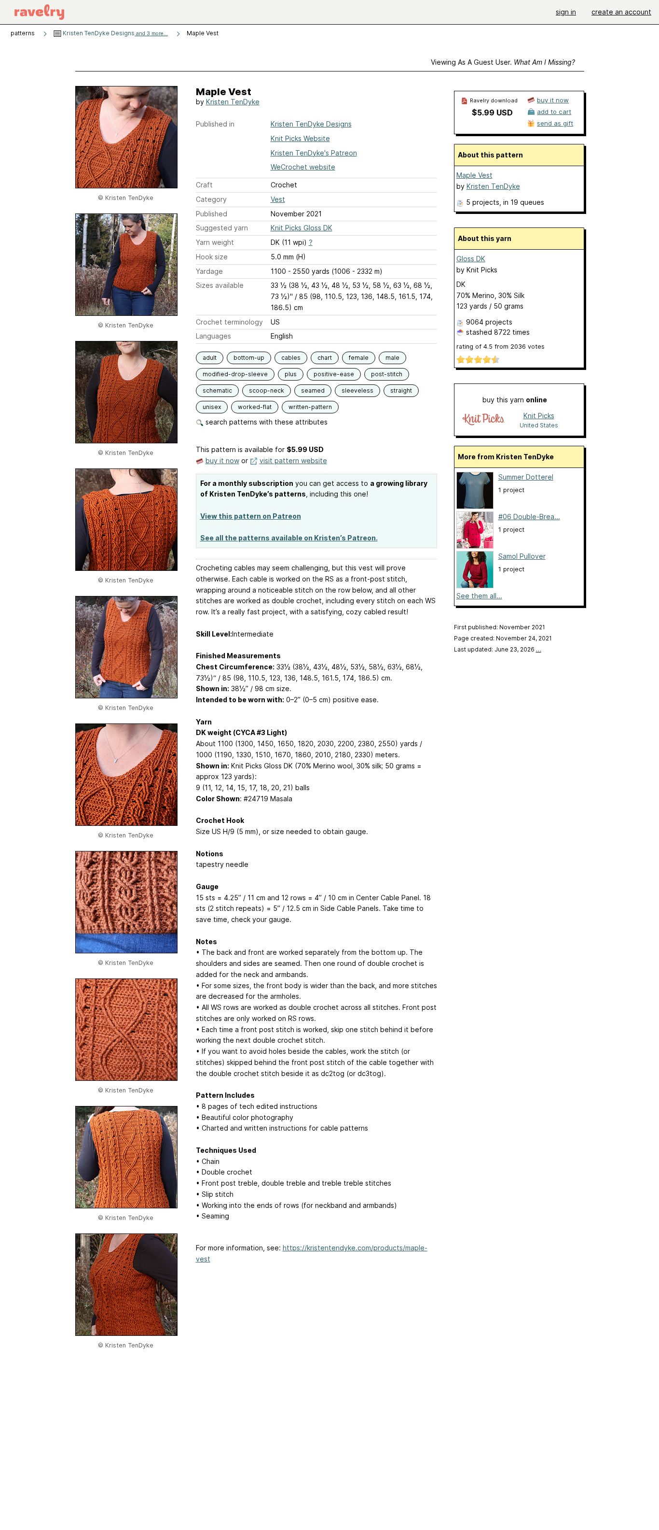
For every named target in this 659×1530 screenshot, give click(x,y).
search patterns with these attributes (266, 422)
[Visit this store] (483, 419)
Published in (215, 124)
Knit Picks (538, 415)
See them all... (479, 596)
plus (291, 374)
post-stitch (386, 374)
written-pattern (310, 407)
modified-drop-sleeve (235, 374)
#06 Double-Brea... (529, 516)
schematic (217, 390)
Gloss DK (470, 259)
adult (210, 357)
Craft (204, 185)
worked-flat (255, 407)
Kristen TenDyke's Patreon (314, 153)
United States (539, 425)
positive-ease (334, 374)
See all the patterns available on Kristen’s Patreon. (289, 538)
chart (324, 357)
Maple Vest (474, 175)
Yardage (209, 271)
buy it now (222, 460)
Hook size (212, 257)
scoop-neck (266, 390)
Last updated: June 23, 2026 (497, 649)
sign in (566, 12)
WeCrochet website (303, 167)
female (359, 357)
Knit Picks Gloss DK (301, 228)
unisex (212, 407)
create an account (621, 12)
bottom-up (248, 357)
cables (291, 357)
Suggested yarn (222, 228)
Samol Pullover (522, 556)
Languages (213, 336)
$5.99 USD (492, 112)
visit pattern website (293, 460)
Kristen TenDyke (233, 102)
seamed (313, 390)
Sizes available (220, 285)
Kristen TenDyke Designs (114, 33)
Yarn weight (215, 242)
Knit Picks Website (300, 138)
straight (401, 390)
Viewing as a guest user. (503, 62)
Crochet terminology (229, 322)
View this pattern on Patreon (250, 516)
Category (211, 199)
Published (211, 214)
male (392, 357)
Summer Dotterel (525, 477)
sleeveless (357, 390)
